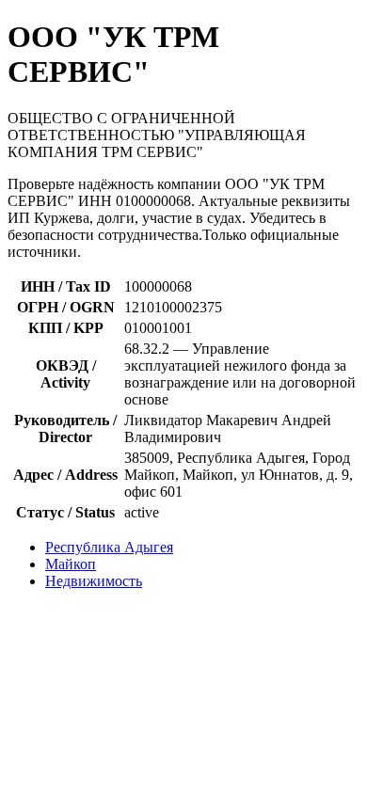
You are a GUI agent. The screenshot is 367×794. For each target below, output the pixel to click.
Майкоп (70, 564)
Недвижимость (93, 581)
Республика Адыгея (109, 547)
